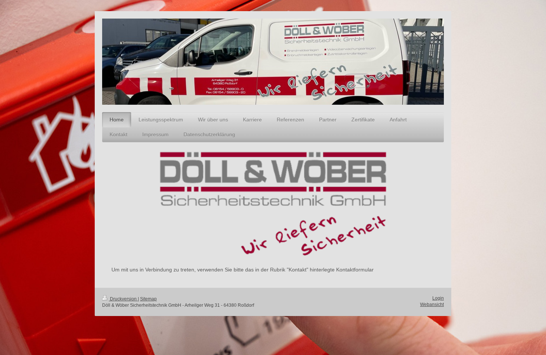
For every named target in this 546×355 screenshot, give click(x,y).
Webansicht (432, 304)
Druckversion (123, 299)
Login (438, 298)
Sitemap (148, 299)
